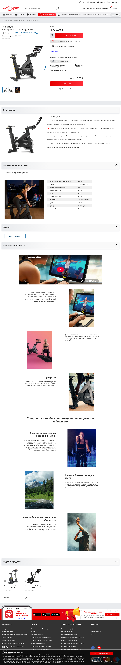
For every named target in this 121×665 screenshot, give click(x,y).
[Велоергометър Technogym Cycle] (13, 576)
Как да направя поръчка (68, 646)
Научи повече (20, 618)
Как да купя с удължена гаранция (71, 649)
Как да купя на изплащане (69, 634)
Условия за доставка (7, 632)
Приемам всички (103, 653)
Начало (5, 20)
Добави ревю (15, 236)
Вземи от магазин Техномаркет (40, 629)
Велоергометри (34, 20)
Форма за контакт (96, 629)
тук (60, 662)
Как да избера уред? (67, 629)
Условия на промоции (8, 640)
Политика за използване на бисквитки (13, 643)
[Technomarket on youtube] (99, 648)
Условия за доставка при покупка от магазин (15, 634)
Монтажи (34, 632)
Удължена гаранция (37, 634)
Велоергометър (83, 184)
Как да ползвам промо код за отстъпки (72, 643)
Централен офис (96, 632)
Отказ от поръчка (7, 637)
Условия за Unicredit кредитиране (41, 646)
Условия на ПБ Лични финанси (40, 649)
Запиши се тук (112, 615)
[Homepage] (10, 8)
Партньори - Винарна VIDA (69, 640)
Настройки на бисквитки (103, 661)
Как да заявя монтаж (67, 632)
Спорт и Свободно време (16, 20)
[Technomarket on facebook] (93, 648)
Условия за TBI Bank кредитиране (41, 637)
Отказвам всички (103, 657)
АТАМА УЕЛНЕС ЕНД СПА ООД (26, 33)
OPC (92, 634)
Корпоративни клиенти (38, 643)
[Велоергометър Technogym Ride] (33, 576)
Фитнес (26, 20)
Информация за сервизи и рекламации (72, 637)
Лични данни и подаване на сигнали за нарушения (13, 647)
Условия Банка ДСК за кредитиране (41, 640)
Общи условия (6, 629)
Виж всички (54, 51)
